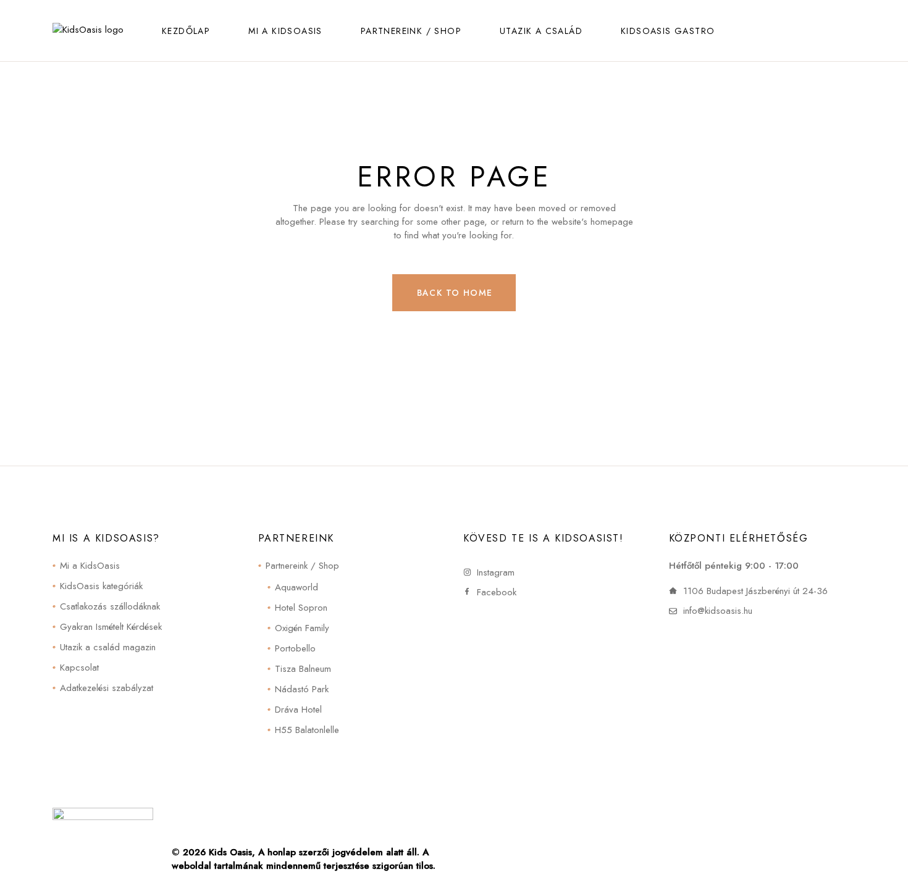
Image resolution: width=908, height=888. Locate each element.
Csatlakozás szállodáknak (110, 606)
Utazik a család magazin (108, 647)
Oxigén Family (302, 628)
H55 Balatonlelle (307, 730)
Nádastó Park (302, 689)
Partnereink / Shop (302, 565)
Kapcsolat (79, 667)
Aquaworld (296, 587)
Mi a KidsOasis (90, 565)
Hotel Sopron (301, 607)
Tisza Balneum (303, 669)
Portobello (295, 648)
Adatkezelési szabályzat (106, 688)
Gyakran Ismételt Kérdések (111, 627)
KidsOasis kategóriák (101, 586)
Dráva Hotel (298, 709)
